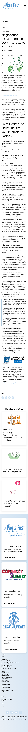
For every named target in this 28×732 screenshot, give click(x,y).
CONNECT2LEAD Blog (8, 429)
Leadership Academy (10, 649)
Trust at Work (4, 678)
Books (2, 700)
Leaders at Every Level (6, 665)
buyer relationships (8, 498)
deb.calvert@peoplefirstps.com (13, 551)
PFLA (2, 696)
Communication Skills (6, 677)
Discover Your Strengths (7, 690)
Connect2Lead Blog (6, 697)
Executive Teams (5, 672)
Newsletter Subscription (7, 699)
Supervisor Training (6, 663)
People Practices (5, 675)
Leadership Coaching (6, 666)
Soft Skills (3, 686)
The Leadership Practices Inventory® (10, 662)
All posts (5, 21)
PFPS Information (9, 557)
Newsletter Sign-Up (10, 603)
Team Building (4, 674)
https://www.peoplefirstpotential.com (14, 383)
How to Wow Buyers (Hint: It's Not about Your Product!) (14, 503)
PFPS (3, 50)
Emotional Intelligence (6, 689)
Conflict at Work (5, 681)
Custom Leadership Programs (8, 668)
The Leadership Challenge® (8, 661)
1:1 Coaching (4, 692)
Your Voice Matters (6, 687)
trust (4, 466)
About (2, 703)
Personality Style (5, 680)
